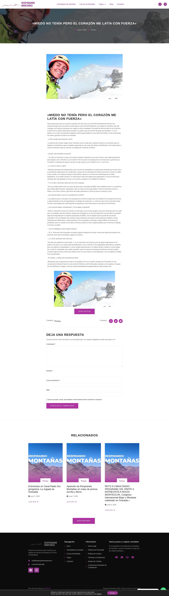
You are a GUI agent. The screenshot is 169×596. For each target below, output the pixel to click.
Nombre (49, 371)
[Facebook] (30, 570)
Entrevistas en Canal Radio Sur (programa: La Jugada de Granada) (44, 489)
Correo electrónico (53, 380)
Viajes (101, 4)
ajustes (99, 594)
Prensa (45, 481)
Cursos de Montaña (87, 4)
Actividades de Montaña (66, 4)
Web (48, 390)
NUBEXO (47, 588)
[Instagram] (165, 4)
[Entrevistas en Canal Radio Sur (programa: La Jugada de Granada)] (45, 462)
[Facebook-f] (160, 4)
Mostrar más (83, 521)
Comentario (50, 344)
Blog (111, 4)
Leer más (32, 502)
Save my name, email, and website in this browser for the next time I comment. (75, 399)
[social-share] (111, 321)
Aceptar (112, 593)
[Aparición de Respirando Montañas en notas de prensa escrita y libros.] (84, 462)
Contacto (120, 4)
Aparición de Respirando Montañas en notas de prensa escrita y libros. (82, 489)
